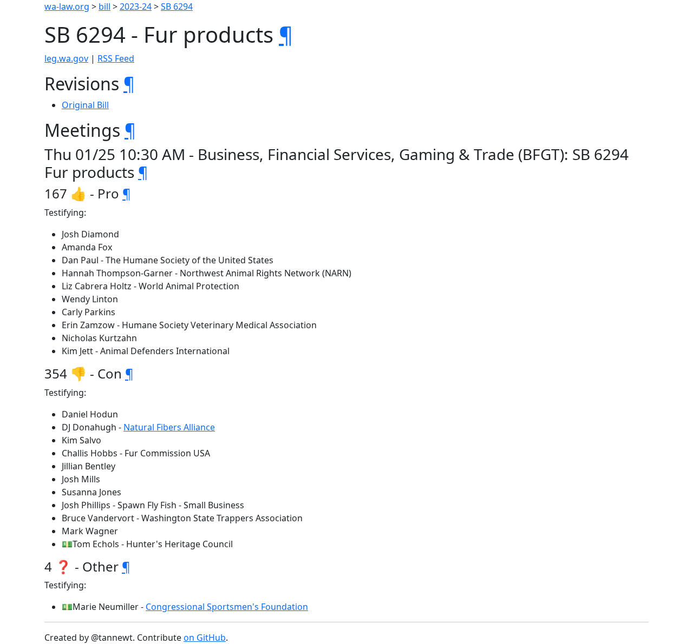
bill (104, 6)
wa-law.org (66, 6)
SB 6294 (177, 6)
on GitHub (205, 637)
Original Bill (85, 105)
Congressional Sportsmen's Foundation (227, 607)
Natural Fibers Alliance (169, 427)
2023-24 (136, 6)
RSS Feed (115, 58)
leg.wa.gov (66, 58)
